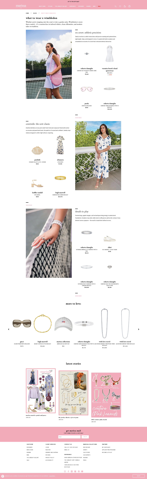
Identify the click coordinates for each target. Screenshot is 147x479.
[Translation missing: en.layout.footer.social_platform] (65, 471)
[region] (73, 1)
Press (84, 460)
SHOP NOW (78, 117)
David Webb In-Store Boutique (73, 457)
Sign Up (85, 436)
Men (28, 455)
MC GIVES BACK (106, 447)
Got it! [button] (138, 476)
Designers (29, 447)
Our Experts (86, 455)
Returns (48, 455)
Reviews (85, 457)
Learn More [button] (52, 476)
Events (85, 450)
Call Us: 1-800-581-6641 (71, 447)
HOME (27, 13)
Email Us (66, 450)
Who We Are (86, 447)
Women (29, 452)
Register (48, 450)
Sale (28, 460)
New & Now (30, 450)
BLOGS (35, 13)
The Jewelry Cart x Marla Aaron (72, 461)
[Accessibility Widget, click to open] (3, 476)
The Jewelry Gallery (33, 457)
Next (138, 329)
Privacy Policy (50, 457)
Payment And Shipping (52, 452)
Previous (8, 329)
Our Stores (86, 452)
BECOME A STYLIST (107, 452)
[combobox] (113, 6)
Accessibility (49, 460)
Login (47, 447)
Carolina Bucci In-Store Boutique (71, 466)
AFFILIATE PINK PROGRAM (108, 450)
